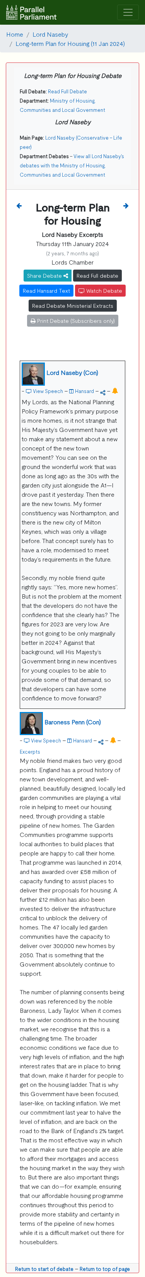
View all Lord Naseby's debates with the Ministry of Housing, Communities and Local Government (72, 165)
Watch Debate (103, 290)
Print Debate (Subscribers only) (75, 320)
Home (14, 34)
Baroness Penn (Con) (72, 721)
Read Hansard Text (46, 290)
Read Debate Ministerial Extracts (72, 305)
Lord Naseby (50, 34)
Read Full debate (97, 275)
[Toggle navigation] (128, 12)
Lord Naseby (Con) (72, 372)
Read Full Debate (67, 91)
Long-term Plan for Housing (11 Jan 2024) (70, 43)
